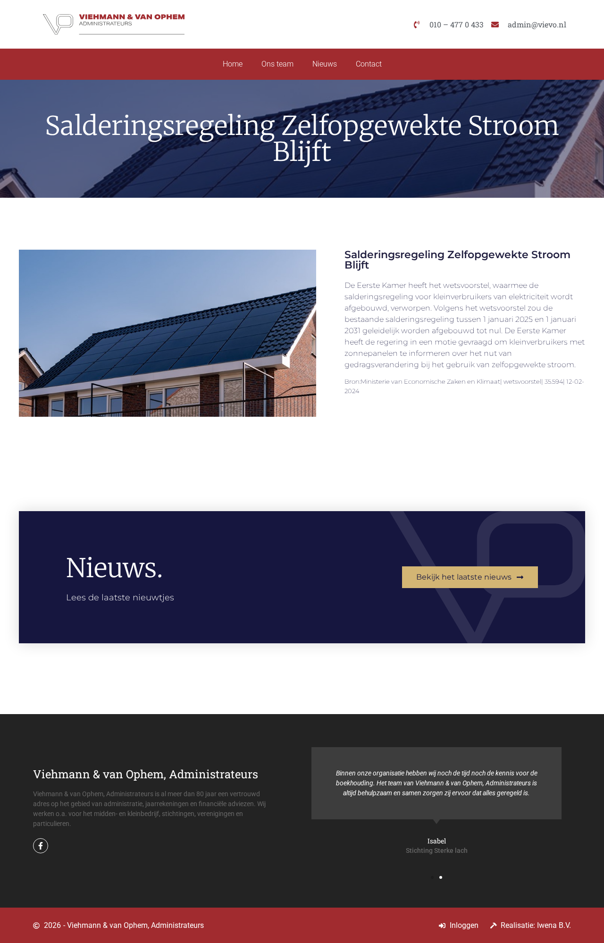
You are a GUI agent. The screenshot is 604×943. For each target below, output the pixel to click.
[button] (432, 877)
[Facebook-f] (40, 845)
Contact (369, 63)
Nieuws (324, 63)
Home (233, 63)
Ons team (277, 63)
